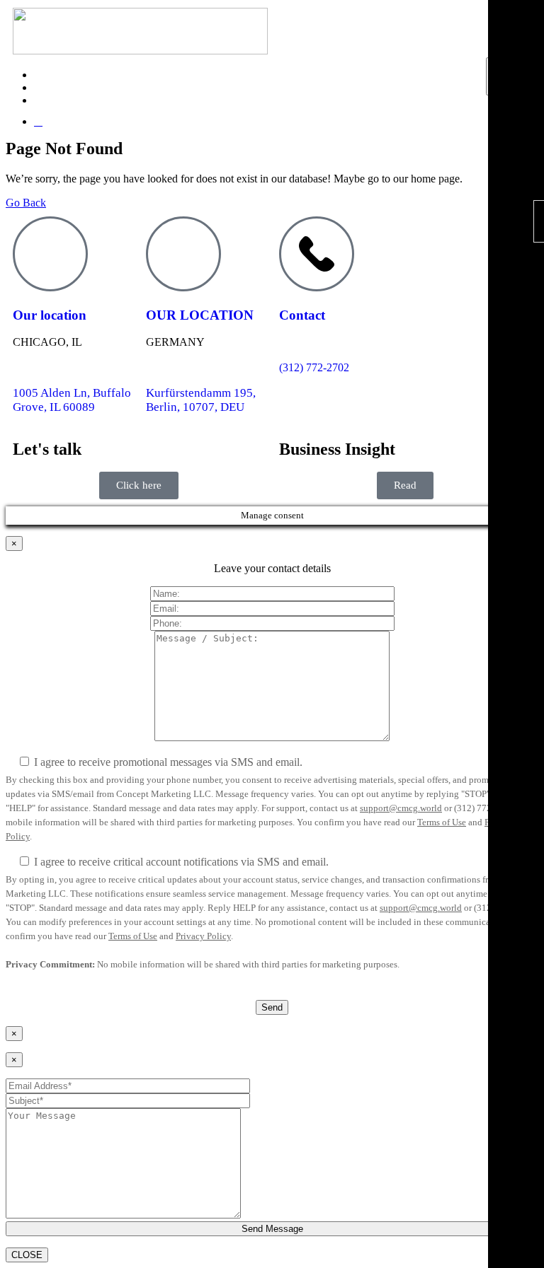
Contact (302, 315)
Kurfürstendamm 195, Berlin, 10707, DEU (201, 400)
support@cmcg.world (401, 808)
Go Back (26, 203)
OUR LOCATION (200, 315)
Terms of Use (441, 822)
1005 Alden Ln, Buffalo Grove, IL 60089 (72, 400)
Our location (49, 315)
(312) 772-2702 (314, 367)
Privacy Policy (203, 936)
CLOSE (26, 1255)
